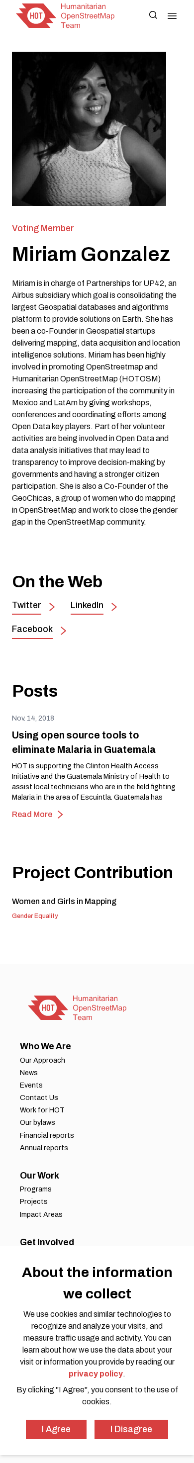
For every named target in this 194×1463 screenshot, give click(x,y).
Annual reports (44, 1148)
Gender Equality (35, 916)
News (29, 1073)
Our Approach (42, 1060)
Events (31, 1085)
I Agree (56, 1429)
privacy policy (96, 1374)
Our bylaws (37, 1122)
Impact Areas (41, 1214)
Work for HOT (42, 1110)
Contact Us (39, 1097)
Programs (36, 1189)
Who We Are (45, 1046)
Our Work (39, 1176)
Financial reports (47, 1135)
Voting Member (43, 228)
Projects (34, 1201)
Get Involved (47, 1242)
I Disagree (131, 1429)
